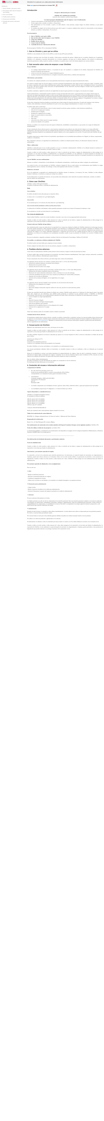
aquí (32, 5)
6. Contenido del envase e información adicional (11, 22)
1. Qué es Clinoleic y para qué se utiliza (11, 8)
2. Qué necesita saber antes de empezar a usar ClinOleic (12, 11)
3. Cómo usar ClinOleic (7, 14)
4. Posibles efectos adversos (8, 17)
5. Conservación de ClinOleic (8, 19)
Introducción (4, 6)
